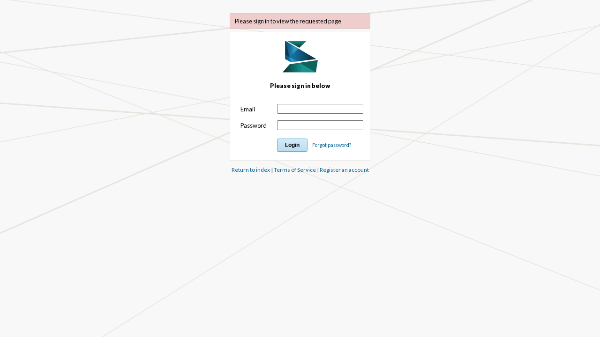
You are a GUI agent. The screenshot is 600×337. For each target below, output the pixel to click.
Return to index (251, 169)
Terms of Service (295, 169)
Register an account (344, 169)
